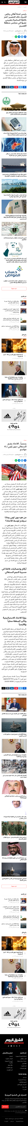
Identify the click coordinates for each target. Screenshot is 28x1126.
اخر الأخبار (24, 10)
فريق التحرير (17, 31)
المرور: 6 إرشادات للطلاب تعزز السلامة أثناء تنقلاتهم (15, 239)
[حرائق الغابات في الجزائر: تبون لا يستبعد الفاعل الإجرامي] (23, 303)
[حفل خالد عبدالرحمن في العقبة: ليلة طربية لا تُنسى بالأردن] (14, 808)
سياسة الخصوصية (22, 1113)
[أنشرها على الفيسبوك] (25, 36)
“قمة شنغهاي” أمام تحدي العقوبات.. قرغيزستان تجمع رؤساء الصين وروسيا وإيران (10, 310)
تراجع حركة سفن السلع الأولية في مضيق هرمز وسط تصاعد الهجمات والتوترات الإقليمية (14, 175)
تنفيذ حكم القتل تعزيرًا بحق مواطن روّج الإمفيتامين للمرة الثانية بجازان (16, 113)
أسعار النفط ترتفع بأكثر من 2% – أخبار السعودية (13, 355)
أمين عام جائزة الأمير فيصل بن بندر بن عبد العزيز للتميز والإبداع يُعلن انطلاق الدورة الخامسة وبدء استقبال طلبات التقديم (15, 260)
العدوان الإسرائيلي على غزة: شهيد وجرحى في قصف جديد (14, 776)
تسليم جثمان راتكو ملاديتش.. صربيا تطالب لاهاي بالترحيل (14, 838)
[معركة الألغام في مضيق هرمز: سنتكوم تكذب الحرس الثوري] (23, 328)
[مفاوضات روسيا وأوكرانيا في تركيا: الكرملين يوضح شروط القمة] (14, 368)
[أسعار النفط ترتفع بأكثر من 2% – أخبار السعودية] (14, 346)
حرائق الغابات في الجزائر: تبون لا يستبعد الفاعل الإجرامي (11, 302)
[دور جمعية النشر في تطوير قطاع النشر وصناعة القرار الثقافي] (14, 849)
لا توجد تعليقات (20, 33)
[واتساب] (16, 36)
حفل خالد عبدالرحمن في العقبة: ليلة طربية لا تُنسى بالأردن (15, 817)
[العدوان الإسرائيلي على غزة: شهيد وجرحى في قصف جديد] (14, 766)
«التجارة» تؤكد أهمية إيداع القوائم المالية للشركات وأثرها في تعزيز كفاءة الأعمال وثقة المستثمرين (15, 217)
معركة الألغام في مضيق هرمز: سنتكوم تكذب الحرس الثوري (10, 327)
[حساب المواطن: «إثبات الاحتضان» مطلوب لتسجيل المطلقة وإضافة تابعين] (14, 272)
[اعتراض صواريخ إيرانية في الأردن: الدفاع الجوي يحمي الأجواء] (14, 870)
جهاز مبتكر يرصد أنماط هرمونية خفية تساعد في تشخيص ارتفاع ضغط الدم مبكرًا (14, 134)
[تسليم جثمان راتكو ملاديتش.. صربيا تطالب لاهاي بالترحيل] (14, 828)
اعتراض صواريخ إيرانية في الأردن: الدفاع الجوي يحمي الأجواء (14, 879)
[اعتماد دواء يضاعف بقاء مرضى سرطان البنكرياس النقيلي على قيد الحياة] (14, 145)
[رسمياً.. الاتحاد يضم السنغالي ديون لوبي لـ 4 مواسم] (14, 472)
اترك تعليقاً (13, 289)
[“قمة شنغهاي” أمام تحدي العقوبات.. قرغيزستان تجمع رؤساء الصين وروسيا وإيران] (23, 310)
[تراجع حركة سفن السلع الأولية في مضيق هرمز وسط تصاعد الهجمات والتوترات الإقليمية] (14, 165)
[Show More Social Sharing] (13, 36)
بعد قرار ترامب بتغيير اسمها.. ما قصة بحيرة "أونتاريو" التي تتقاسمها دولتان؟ (15, 196)
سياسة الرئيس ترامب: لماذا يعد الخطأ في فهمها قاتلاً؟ (15, 797)
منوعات (25, 440)
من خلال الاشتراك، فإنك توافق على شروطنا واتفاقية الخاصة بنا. (15, 1112)
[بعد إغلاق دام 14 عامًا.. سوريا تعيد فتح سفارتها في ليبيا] (14, 391)
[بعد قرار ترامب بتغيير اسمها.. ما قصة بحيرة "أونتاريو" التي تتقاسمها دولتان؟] (14, 186)
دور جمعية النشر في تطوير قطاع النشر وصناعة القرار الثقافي (14, 859)
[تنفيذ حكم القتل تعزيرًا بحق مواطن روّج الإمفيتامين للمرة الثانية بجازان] (14, 104)
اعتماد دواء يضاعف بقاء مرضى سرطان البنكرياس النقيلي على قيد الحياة (16, 154)
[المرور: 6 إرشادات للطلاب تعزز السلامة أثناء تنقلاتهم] (14, 229)
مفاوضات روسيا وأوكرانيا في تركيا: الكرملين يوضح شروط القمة (14, 378)
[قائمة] (25, 2)
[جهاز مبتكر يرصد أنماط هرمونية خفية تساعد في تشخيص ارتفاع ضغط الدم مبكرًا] (14, 124)
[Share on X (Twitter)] (22, 36)
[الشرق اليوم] (14, 2)
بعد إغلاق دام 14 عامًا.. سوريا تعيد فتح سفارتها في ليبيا (13, 400)
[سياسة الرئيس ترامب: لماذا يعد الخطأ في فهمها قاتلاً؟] (14, 787)
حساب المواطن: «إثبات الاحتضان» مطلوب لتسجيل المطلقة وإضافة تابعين (14, 282)
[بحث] (2, 2)
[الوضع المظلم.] (5, 2)
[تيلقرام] (19, 36)
